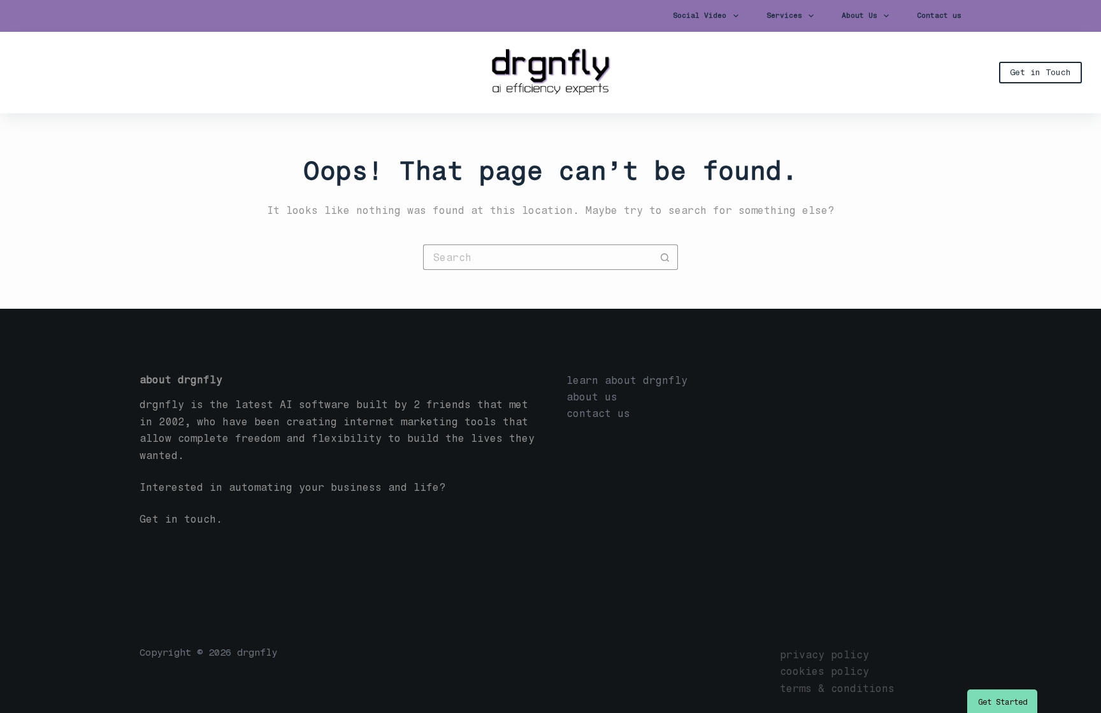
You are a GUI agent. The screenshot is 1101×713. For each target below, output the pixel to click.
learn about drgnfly (626, 380)
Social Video (699, 15)
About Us (859, 15)
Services (784, 15)
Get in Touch (1040, 72)
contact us (598, 413)
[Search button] (665, 257)
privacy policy (824, 655)
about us (591, 397)
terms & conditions (837, 688)
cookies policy (824, 671)
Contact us (939, 15)
